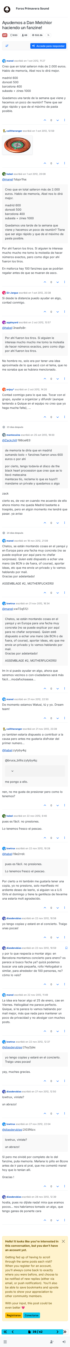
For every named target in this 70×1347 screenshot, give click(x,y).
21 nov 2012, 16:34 (39, 603)
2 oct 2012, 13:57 (41, 322)
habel (9, 174)
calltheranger (14, 130)
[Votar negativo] (57, 120)
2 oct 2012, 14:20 (37, 389)
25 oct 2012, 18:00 (44, 434)
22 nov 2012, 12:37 (39, 1041)
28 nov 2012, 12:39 (45, 1196)
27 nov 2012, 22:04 (39, 1124)
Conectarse (31, 1315)
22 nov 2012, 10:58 (45, 918)
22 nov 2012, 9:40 (37, 815)
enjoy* (10, 389)
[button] (5, 1342)
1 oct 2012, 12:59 (45, 130)
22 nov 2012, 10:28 (39, 848)
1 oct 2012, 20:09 (36, 174)
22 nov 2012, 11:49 (37, 994)
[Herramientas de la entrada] (65, 120)
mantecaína (13, 434)
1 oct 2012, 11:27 (36, 60)
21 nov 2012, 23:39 (46, 728)
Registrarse (14, 1315)
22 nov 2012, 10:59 (45, 947)
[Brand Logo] (8, 8)
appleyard (12, 322)
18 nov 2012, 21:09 (37, 540)
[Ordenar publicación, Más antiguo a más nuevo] (7, 46)
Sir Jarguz (12, 292)
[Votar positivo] (45, 120)
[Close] (63, 1241)
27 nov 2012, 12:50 (45, 1091)
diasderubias (13, 918)
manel (10, 60)
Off (4, 35)
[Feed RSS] (48, 35)
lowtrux (10, 603)
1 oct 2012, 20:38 (41, 292)
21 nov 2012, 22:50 (37, 699)
